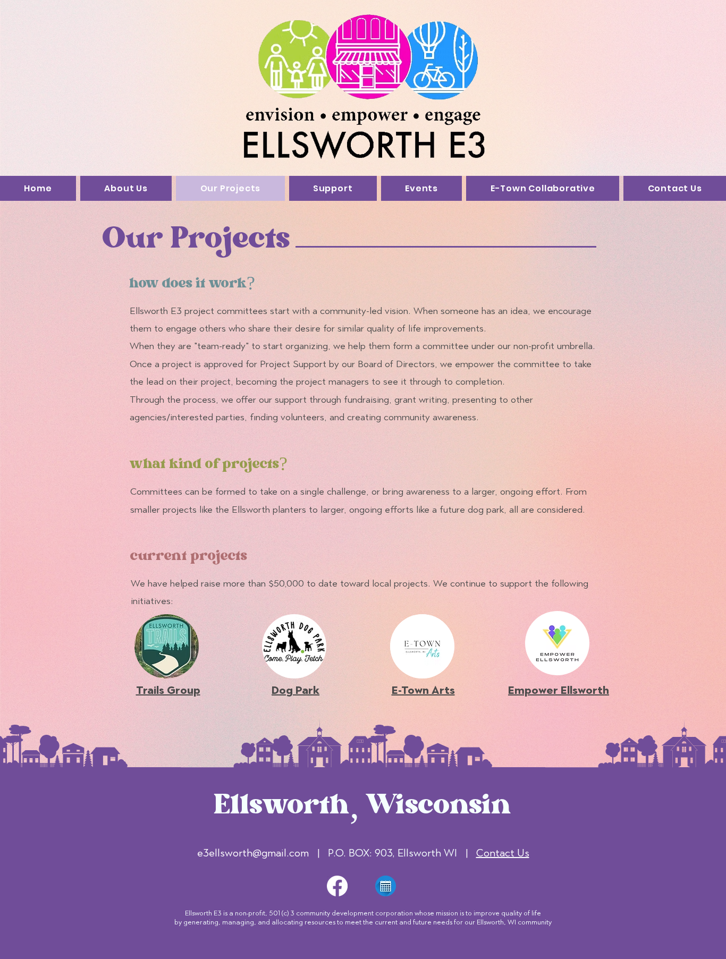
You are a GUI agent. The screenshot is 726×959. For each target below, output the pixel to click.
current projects (188, 557)
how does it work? (192, 284)
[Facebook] (337, 886)
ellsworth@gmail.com (259, 852)
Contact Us (502, 852)
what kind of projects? (209, 465)
